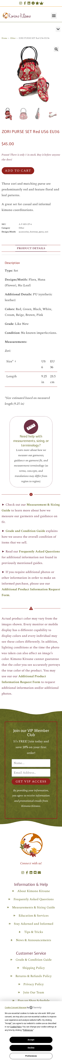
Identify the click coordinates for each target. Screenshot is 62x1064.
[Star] (37, 3)
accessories (24, 231)
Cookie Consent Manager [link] (16, 1007)
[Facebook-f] (24, 3)
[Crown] (41, 3)
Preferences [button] (28, 1030)
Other (13, 38)
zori (46, 231)
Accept (31, 1040)
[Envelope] (39, 872)
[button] (54, 16)
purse (41, 231)
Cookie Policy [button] (15, 1027)
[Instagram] (20, 3)
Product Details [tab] (31, 248)
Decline (31, 1048)
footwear (34, 231)
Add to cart (18, 170)
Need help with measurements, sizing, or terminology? (31, 440)
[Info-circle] (33, 3)
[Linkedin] (29, 3)
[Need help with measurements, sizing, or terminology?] (31, 427)
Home (4, 38)
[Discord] (35, 872)
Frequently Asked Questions (39, 551)
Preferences (31, 1056)
